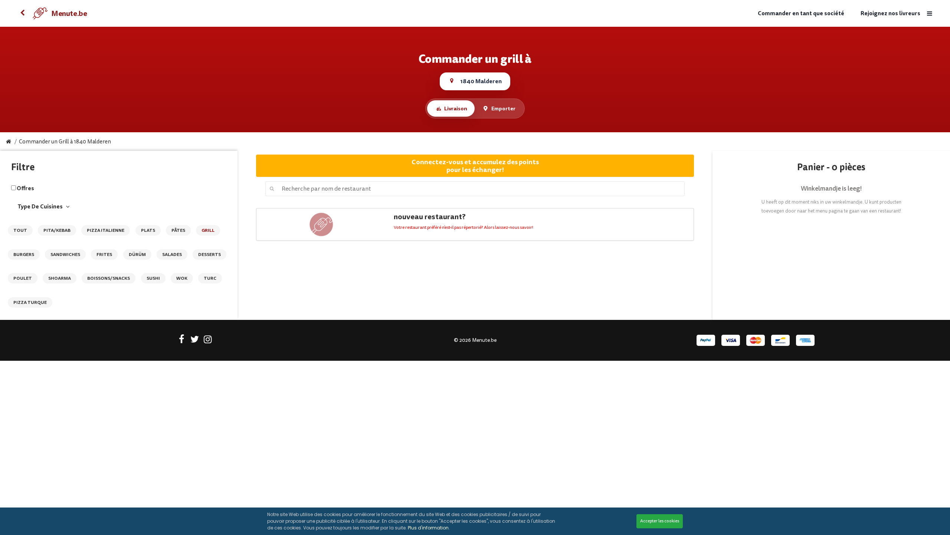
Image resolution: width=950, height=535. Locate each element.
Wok (181, 278)
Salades (172, 254)
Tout (20, 230)
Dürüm (137, 254)
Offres (25, 188)
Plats (148, 230)
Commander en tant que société (801, 13)
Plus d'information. (429, 528)
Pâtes (178, 230)
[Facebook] (181, 341)
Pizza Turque (30, 302)
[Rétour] (22, 13)
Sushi (153, 278)
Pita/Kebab (57, 230)
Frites (104, 254)
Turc (210, 278)
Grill (208, 230)
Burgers (23, 254)
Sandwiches (65, 254)
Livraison (455, 108)
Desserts (209, 254)
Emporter (503, 108)
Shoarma (59, 278)
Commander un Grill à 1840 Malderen (65, 142)
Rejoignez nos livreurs (890, 13)
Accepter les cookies (659, 521)
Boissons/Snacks (108, 278)
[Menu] (929, 13)
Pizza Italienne (105, 230)
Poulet (22, 278)
